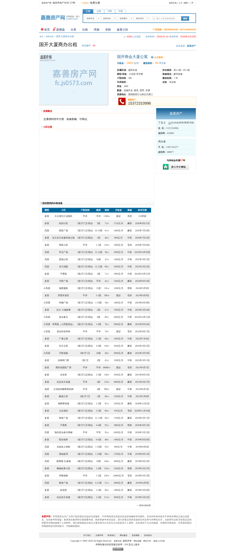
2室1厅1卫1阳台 (85, 339)
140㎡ (107, 461)
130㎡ (107, 346)
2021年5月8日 (142, 396)
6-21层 (98, 483)
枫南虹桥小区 (63, 468)
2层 (98, 310)
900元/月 (118, 238)
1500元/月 (118, 281)
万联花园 (63, 353)
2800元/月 (118, 382)
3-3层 (98, 295)
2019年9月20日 (142, 439)
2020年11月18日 (142, 411)
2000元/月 (118, 317)
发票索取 (136, 535)
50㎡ (107, 252)
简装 (129, 288)
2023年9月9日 (142, 295)
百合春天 (63, 317)
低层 (47, 389)
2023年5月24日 (142, 310)
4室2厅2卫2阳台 (85, 461)
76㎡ (107, 324)
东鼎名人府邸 (63, 447)
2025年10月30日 (142, 252)
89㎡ (107, 266)
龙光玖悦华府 (63, 331)
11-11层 (98, 418)
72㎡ (107, 223)
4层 (98, 382)
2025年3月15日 (142, 259)
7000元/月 (118, 245)
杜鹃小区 (63, 223)
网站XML (147, 541)
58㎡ (107, 302)
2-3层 (98, 403)
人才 (180, 3)
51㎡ (107, 483)
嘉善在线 (173, 3)
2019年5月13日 (142, 475)
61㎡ (107, 230)
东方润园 (63, 266)
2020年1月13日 (142, 432)
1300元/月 (118, 259)
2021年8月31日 (142, 375)
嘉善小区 (122, 29)
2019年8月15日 (142, 454)
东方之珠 (63, 346)
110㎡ (107, 245)
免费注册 (95, 2)
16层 (98, 259)
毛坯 (129, 216)
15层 (98, 288)
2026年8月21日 (142, 223)
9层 (98, 317)
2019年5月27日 (142, 468)
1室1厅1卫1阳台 (85, 259)
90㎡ (107, 490)
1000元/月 (118, 252)
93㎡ (107, 425)
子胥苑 (63, 274)
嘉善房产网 (46, 3)
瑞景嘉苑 (63, 288)
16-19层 (98, 230)
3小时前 (142, 216)
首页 (47, 29)
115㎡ (107, 497)
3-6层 (98, 346)
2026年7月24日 (142, 230)
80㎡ (107, 411)
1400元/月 (118, 230)
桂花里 (63, 490)
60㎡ (107, 339)
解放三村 (63, 396)
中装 (129, 238)
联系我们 (111, 535)
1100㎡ (107, 216)
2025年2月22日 (142, 266)
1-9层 (98, 324)
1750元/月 (118, 223)
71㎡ (107, 274)
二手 (191, 3)
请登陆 (84, 3)
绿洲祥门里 (63, 360)
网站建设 (123, 535)
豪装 (129, 223)
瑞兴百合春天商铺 (63, 432)
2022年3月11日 (142, 360)
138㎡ (107, 375)
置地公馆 (63, 259)
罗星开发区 (63, 295)
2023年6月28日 (142, 302)
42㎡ (107, 281)
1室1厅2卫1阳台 (85, 252)
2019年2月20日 (142, 490)
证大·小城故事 (63, 310)
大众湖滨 (63, 411)
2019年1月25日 (142, 497)
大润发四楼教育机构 (63, 389)
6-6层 (98, 439)
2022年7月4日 (142, 339)
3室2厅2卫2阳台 (85, 346)
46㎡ (107, 238)
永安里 (63, 375)
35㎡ (107, 259)
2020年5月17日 (142, 418)
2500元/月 (118, 403)
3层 (98, 223)
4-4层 (98, 425)
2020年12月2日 (142, 403)
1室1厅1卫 (85, 353)
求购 (96, 29)
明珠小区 (63, 245)
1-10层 (98, 302)
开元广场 (63, 252)
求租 (108, 29)
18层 (98, 461)
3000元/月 (118, 461)
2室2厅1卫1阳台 (85, 223)
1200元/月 (118, 288)
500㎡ (107, 295)
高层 (47, 230)
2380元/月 (118, 490)
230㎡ (107, 475)
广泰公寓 (63, 339)
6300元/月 (118, 432)
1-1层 (98, 245)
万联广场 (63, 281)
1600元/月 (118, 266)
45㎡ (107, 360)
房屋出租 (50, 36)
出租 (85, 29)
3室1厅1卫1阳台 (85, 425)
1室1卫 (85, 360)
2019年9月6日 (142, 447)
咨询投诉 (148, 535)
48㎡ (107, 439)
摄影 (186, 3)
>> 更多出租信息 (144, 505)
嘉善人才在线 (159, 541)
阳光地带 (63, 439)
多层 (47, 216)
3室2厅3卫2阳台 (85, 497)
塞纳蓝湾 (63, 454)
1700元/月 (118, 418)
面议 (118, 216)
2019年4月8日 (142, 483)
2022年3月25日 (142, 346)
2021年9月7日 (142, 367)
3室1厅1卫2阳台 (85, 454)
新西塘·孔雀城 (63, 461)
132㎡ (107, 288)
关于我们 (87, 535)
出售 (73, 29)
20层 (98, 353)
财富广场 (63, 230)
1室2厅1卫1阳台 (85, 230)
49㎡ (107, 353)
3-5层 (98, 411)
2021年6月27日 (142, 382)
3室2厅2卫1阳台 (85, 288)
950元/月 (118, 411)
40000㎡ (107, 367)
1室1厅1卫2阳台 (85, 238)
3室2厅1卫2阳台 (85, 447)
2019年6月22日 (142, 461)
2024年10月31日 (142, 274)
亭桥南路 (63, 475)
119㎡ (107, 382)
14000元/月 (118, 475)
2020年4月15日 (142, 425)
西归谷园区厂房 (63, 367)
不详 (85, 216)
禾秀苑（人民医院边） (63, 324)
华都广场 (63, 302)
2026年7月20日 (142, 245)
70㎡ (107, 331)
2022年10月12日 (142, 317)
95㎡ (107, 403)
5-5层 (98, 339)
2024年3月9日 (142, 288)
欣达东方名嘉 (63, 382)
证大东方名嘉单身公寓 (63, 238)
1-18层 (98, 447)
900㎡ (107, 389)
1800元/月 (118, 425)
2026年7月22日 (142, 238)
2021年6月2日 (142, 389)
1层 (98, 238)
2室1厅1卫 (85, 396)
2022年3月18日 (142, 353)
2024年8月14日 (142, 281)
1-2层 (98, 475)
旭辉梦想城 (63, 403)
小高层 (46, 288)
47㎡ (107, 310)
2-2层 (98, 497)
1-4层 (98, 468)
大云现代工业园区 (63, 216)
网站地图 (137, 541)
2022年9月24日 (142, 324)
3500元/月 (118, 346)
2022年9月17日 (142, 331)
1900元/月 (118, 274)
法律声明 (99, 535)
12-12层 (98, 252)
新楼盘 (60, 29)
